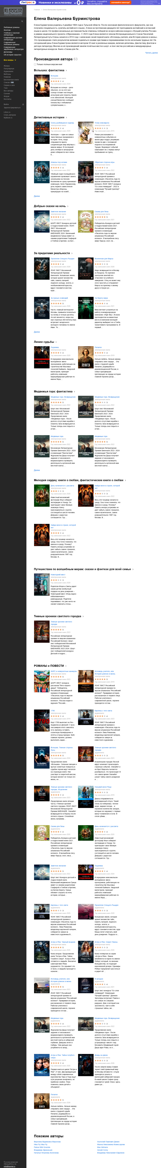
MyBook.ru (8, 118)
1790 (53, 711)
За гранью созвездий (59, 298)
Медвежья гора (57, 436)
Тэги (5, 88)
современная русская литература (13, 39)
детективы (8, 52)
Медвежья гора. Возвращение (63, 397)
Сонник (7, 93)
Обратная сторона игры (104, 162)
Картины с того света (103, 711)
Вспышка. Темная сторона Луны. (62, 749)
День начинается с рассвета (62, 486)
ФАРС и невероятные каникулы (64, 671)
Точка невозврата (102, 123)
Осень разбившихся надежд (62, 123)
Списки (7, 82)
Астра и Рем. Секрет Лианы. (106, 942)
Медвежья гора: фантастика (53, 391)
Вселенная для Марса (104, 259)
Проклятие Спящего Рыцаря (62, 259)
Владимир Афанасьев (43, 1150)
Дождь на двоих (101, 1055)
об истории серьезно (12, 55)
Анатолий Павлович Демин (108, 1142)
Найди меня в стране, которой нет (107, 487)
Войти (6, 104)
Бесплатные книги (11, 80)
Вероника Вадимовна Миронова (47, 1142)
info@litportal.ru (9, 1166)
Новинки (7, 77)
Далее (37, 196)
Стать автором (10, 115)
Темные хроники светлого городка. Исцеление (61, 788)
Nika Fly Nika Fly (40, 1144)
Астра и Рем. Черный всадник (63, 942)
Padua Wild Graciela (42, 1147)
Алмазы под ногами (59, 162)
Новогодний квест (58, 575)
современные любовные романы (11, 43)
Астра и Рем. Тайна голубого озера (62, 1056)
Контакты (7, 99)
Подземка (55, 347)
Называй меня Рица (103, 787)
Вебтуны (7, 74)
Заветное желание (58, 212)
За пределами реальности (52, 253)
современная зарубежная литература (14, 48)
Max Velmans (102, 1147)
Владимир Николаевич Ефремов (110, 1153)
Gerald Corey (102, 1150)
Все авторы (8, 91)
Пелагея (98, 347)
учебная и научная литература (12, 34)
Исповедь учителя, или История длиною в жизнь (105, 672)
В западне (99, 979)
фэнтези (7, 30)
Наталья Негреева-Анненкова (46, 1153)
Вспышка (54, 76)
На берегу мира (101, 298)
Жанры (7, 66)
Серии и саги (9, 85)
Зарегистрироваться (12, 108)
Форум (6, 96)
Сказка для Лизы (101, 212)
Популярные (9, 69)
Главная (37, 10)
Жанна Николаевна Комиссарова (111, 1144)
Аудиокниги (8, 71)
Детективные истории (49, 117)
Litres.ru (7, 112)
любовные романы (11, 27)
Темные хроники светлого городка (61, 623)
